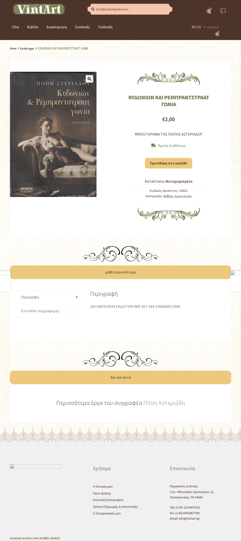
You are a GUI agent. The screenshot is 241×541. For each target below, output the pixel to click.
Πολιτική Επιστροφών (108, 500)
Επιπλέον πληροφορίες (40, 311)
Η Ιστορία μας (103, 486)
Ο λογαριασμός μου (107, 513)
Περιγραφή (30, 297)
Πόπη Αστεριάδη (164, 403)
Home (13, 48)
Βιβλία (32, 26)
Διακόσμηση (56, 26)
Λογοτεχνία (182, 196)
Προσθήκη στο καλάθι (168, 163)
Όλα (15, 26)
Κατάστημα (27, 48)
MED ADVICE (51, 538)
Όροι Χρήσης (102, 493)
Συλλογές (105, 26)
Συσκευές (82, 26)
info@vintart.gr (189, 518)
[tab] (51, 297)
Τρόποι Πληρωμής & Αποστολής (115, 507)
